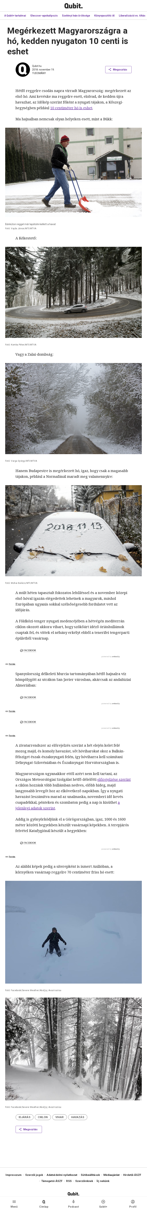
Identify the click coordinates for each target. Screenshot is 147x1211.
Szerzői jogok (34, 1175)
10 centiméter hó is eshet (71, 107)
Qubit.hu (37, 66)
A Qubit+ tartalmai (15, 15)
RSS (69, 1181)
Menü (14, 1206)
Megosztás (120, 69)
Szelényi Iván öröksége (76, 15)
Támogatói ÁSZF (52, 1181)
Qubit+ (103, 1206)
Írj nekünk (103, 1181)
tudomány (39, 73)
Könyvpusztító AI (104, 15)
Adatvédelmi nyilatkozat (62, 1175)
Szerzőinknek (84, 1181)
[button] (25, 1117)
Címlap (43, 1206)
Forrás (12, 664)
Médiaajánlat (111, 1175)
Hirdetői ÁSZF (132, 1175)
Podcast (73, 1206)
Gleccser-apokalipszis (44, 15)
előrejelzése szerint (114, 779)
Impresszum (14, 1175)
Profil (133, 1206)
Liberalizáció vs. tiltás (132, 15)
